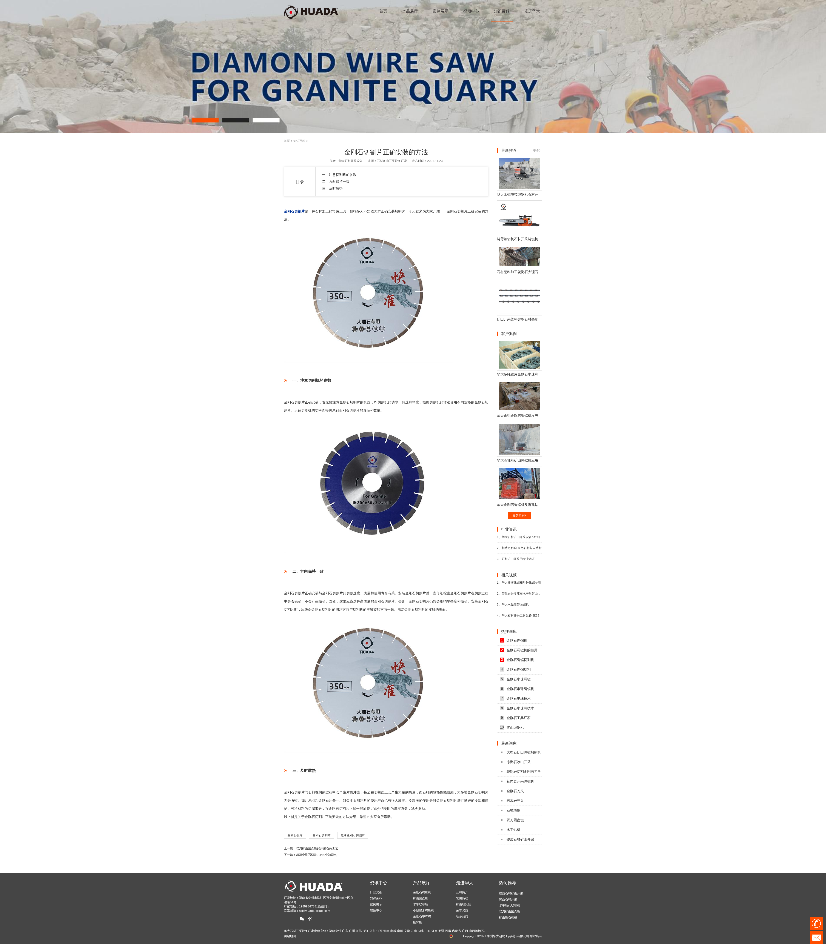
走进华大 (464, 882)
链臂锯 (417, 922)
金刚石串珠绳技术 (517, 708)
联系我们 (462, 916)
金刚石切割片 (322, 835)
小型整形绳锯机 (423, 910)
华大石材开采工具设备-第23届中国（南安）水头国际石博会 (518, 617)
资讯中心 (378, 882)
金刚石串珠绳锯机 (517, 689)
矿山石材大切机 (509, 918)
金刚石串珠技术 (516, 698)
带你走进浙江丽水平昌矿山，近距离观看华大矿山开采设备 (519, 595)
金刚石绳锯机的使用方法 (521, 650)
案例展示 (376, 904)
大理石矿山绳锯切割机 (524, 752)
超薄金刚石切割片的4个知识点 (316, 854)
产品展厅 (421, 882)
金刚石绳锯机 (514, 640)
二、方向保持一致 (336, 181)
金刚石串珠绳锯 (516, 679)
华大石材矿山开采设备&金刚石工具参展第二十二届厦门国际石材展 (519, 538)
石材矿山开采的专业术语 (516, 559)
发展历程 (462, 898)
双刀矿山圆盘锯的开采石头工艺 (317, 848)
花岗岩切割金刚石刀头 (524, 771)
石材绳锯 (513, 810)
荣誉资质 (462, 910)
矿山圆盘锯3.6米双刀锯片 (516, 906)
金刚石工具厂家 (516, 718)
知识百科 (299, 141)
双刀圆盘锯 (515, 820)
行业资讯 (376, 892)
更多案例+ (519, 515)
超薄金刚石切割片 (353, 835)
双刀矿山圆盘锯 (509, 894)
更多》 (537, 150)
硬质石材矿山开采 (520, 839)
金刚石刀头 (515, 791)
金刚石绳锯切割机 (517, 660)
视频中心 (376, 910)
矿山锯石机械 (508, 900)
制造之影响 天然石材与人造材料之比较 (519, 549)
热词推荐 (507, 882)
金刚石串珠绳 (422, 916)
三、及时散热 (332, 188)
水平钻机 (513, 830)
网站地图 (290, 936)
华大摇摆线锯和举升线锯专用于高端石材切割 (519, 584)
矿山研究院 (463, 904)
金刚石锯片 (294, 835)
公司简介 (462, 892)
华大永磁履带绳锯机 (513, 604)
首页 (287, 141)
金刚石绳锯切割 (516, 669)
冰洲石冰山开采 (519, 762)
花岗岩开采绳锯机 (520, 781)
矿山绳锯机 (512, 727)
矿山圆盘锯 (420, 898)
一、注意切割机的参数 (339, 175)
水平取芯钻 (420, 904)
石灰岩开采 (515, 801)
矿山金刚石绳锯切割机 (514, 912)
